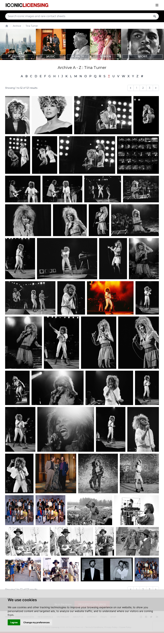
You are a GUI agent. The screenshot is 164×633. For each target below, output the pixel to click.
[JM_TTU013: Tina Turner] (61, 342)
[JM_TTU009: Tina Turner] (23, 189)
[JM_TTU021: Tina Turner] (70, 220)
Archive (17, 25)
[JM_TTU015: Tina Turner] (20, 429)
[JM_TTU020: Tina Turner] (138, 342)
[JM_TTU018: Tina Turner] (110, 298)
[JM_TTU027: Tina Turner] (65, 429)
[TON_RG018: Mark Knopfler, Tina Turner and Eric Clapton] (55, 473)
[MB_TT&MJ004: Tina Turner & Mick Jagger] (102, 115)
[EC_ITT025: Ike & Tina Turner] (89, 510)
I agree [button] (14, 622)
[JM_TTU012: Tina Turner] (20, 258)
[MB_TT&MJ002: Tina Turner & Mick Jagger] (17, 155)
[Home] (6, 25)
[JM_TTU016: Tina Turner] (147, 388)
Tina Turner (32, 25)
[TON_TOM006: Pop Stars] (19, 510)
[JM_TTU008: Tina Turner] (30, 298)
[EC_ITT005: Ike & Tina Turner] (61, 569)
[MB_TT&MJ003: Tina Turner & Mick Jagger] (146, 115)
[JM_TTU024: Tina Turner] (144, 258)
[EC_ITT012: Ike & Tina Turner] (137, 541)
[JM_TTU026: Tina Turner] (58, 388)
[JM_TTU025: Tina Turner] (23, 342)
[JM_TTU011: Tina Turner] (71, 298)
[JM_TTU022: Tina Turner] (141, 189)
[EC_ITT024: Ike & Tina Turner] (136, 510)
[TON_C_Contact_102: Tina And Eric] (107, 569)
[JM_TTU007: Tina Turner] (143, 429)
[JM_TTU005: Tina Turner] (19, 473)
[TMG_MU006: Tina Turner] (17, 115)
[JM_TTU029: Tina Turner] (113, 258)
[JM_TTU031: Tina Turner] (98, 342)
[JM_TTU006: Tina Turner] (109, 388)
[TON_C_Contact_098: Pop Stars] (147, 569)
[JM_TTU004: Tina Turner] (102, 189)
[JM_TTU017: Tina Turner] (147, 298)
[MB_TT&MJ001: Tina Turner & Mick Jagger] (44, 155)
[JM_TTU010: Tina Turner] (62, 189)
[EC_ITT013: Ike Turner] (104, 541)
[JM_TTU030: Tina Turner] (99, 220)
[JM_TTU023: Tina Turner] (135, 220)
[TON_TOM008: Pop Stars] (51, 510)
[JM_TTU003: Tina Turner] (67, 258)
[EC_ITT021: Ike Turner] (71, 541)
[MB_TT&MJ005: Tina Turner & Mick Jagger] (87, 155)
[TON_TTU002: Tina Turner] (139, 473)
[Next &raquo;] (156, 88)
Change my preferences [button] (36, 622)
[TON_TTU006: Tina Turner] (98, 473)
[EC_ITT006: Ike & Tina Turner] (23, 569)
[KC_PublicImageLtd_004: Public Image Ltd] (138, 155)
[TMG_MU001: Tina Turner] (52, 115)
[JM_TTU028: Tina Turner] (28, 220)
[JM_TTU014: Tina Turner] (111, 429)
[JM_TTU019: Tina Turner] (17, 388)
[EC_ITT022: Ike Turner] (26, 541)
